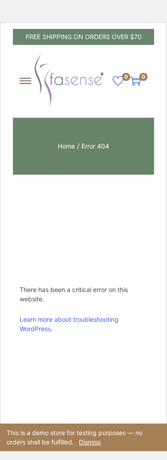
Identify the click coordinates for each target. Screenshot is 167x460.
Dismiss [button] (90, 442)
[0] (118, 81)
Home (66, 146)
